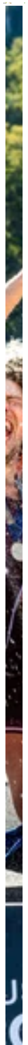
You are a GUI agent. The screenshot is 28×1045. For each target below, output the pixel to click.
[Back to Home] (7, 4)
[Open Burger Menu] (24, 3)
